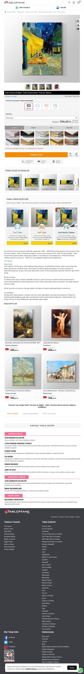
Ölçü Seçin (10, 118)
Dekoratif (45, 562)
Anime (44, 549)
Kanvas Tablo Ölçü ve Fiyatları (52, 534)
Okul (43, 590)
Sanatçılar (45, 531)
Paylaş (76, 155)
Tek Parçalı (7, 526)
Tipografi (45, 611)
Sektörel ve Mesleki (48, 626)
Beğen (71, 155)
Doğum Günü (8, 541)
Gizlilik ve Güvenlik (48, 654)
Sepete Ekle (36, 154)
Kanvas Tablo (46, 526)
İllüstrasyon (46, 575)
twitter (11, 642)
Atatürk (44, 547)
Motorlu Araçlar (47, 583)
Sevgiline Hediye (9, 536)
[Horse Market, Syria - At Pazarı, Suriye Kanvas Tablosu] (61, 371)
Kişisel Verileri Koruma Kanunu (52, 657)
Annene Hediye (9, 534)
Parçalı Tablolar (9, 549)
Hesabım (61, 517)
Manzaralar (45, 577)
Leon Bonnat (47, 345)
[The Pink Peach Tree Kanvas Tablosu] (23, 371)
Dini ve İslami (46, 565)
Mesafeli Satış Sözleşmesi (50, 659)
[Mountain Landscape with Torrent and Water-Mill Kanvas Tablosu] (23, 323)
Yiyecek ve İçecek (48, 613)
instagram (12, 646)
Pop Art (44, 593)
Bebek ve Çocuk (9, 539)
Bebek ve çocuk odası (49, 557)
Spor (43, 608)
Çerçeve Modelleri (48, 544)
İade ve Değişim (69, 517)
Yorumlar (45, 639)
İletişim (78, 517)
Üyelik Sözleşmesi (48, 649)
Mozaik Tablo (8, 529)
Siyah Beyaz (46, 603)
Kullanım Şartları (47, 652)
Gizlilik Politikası (31, 669)
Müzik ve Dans (47, 585)
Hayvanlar (45, 588)
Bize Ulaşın (45, 636)
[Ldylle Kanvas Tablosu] (61, 323)
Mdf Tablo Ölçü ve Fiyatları (51, 539)
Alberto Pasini (47, 393)
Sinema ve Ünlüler (48, 601)
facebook (12, 637)
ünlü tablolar (8, 261)
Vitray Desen (46, 616)
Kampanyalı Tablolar (49, 624)
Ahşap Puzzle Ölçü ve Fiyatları (52, 541)
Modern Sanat (46, 580)
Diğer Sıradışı (46, 621)
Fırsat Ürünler (46, 629)
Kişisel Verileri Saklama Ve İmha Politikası (55, 646)
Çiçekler (44, 559)
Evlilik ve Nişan (9, 544)
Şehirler (44, 606)
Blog (43, 644)
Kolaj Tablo (7, 531)
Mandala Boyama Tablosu (50, 619)
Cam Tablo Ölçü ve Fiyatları (51, 536)
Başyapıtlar (45, 554)
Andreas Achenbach (11, 345)
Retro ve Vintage (47, 595)
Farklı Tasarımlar (9, 547)
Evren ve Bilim (46, 567)
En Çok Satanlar (47, 529)
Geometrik (45, 572)
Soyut (44, 598)
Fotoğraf (45, 570)
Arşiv (43, 552)
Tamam (72, 668)
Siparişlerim (54, 517)
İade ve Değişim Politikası (50, 662)
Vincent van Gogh (10, 393)
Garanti (44, 641)
